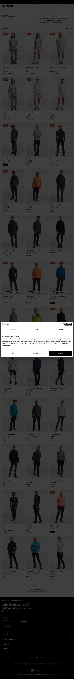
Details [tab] (37, 329)
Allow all (60, 353)
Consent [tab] (13, 329)
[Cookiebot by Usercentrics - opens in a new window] (64, 324)
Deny (13, 353)
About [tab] (61, 329)
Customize (36, 353)
